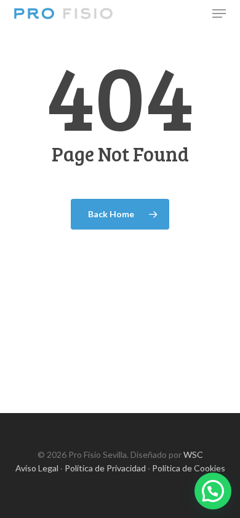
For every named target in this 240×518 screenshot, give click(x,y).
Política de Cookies (188, 468)
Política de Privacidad (105, 468)
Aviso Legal (36, 468)
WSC (193, 454)
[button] (219, 13)
